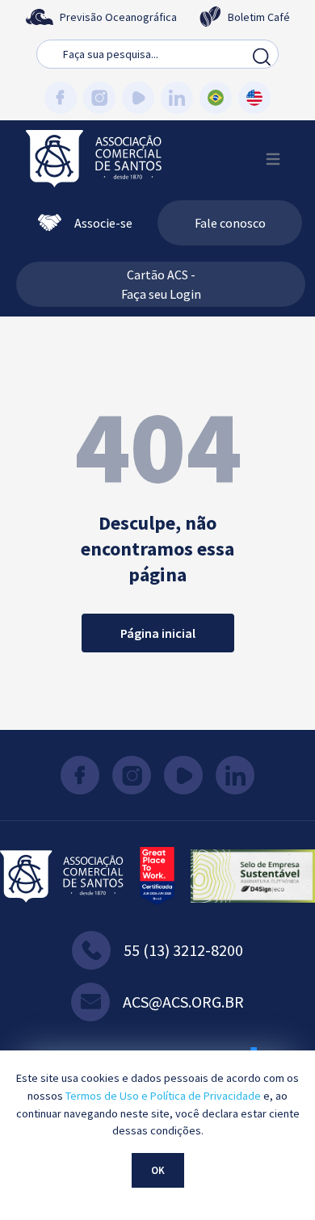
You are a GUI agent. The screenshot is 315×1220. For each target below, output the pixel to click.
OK (158, 1169)
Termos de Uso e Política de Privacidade (163, 1095)
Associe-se (103, 223)
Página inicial (157, 633)
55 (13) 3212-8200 (183, 950)
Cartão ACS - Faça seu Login (161, 284)
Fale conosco (230, 223)
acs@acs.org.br (183, 1002)
